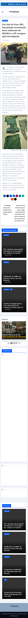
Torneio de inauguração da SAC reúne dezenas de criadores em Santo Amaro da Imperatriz (13, 306)
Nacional (5, 20)
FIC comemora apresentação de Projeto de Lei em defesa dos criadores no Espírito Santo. (13, 252)
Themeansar (14, 615)
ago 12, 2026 (8, 255)
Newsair (25, 613)
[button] (24, 333)
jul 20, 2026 (7, 309)
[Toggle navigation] (2, 12)
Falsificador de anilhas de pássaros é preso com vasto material (12, 278)
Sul (11, 289)
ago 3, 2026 (7, 282)
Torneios (7, 556)
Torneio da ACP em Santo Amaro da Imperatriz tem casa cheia (13, 594)
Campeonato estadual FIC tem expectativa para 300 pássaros (13, 571)
